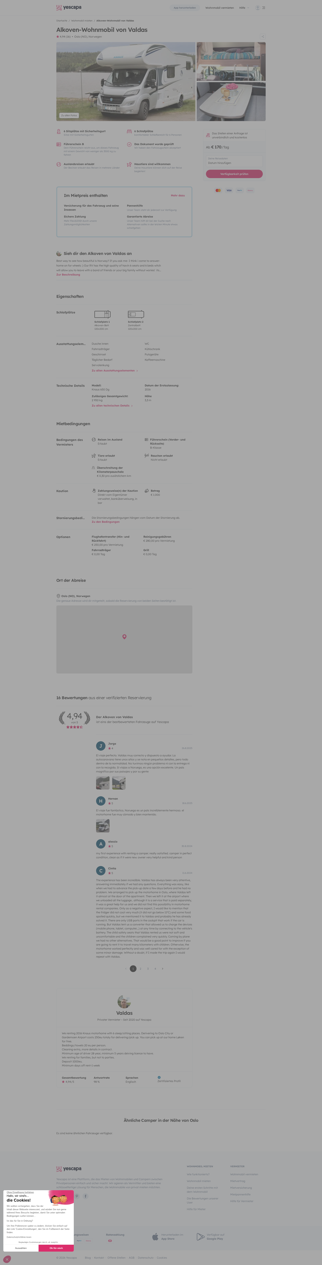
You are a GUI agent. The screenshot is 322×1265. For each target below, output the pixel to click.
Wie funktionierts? (198, 1174)
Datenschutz (145, 1257)
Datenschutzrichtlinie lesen (19, 1237)
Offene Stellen (116, 1257)
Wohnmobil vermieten (219, 7)
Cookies (162, 1257)
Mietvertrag (237, 1181)
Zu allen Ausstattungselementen (114, 370)
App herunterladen (185, 7)
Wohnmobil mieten (199, 1181)
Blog (88, 1257)
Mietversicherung (241, 1187)
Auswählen (21, 1248)
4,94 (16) (65, 36)
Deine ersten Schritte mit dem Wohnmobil (202, 1189)
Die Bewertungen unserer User (202, 1200)
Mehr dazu (178, 195)
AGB (132, 1257)
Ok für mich (56, 1248)
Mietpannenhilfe (240, 1194)
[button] (7, 1259)
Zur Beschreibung (68, 274)
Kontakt (99, 1257)
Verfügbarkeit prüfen (234, 174)
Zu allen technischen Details (111, 405)
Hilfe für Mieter (196, 1209)
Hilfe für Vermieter (241, 1201)
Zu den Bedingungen (106, 521)
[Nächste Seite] (162, 968)
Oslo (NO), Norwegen (88, 36)
